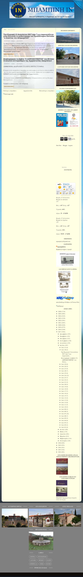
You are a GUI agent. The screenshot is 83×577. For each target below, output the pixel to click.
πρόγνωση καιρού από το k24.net (66, 195)
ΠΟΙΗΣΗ (41, 563)
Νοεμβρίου (63, 336)
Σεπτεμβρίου (64, 341)
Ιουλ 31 (64, 347)
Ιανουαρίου (63, 441)
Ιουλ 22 (64, 380)
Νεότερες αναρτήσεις (9, 91)
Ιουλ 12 (64, 402)
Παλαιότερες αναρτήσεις (47, 91)
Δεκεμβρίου (63, 334)
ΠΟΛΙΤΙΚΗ (48, 563)
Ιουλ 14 (64, 398)
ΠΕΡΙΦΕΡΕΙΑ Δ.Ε (33, 563)
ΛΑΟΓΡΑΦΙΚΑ (33, 560)
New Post (59, 145)
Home (5, 29)
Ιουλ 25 (64, 373)
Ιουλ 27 (64, 369)
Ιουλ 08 (64, 411)
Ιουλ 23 (64, 378)
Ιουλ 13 (64, 400)
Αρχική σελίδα (27, 91)
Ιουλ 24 (64, 375)
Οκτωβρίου (63, 338)
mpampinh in (61, 247)
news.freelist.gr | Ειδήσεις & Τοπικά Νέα (67, 302)
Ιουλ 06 (64, 416)
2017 (59, 332)
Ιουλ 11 (64, 405)
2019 (59, 327)
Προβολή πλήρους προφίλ (64, 249)
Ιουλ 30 (64, 350)
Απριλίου (63, 434)
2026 (59, 311)
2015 (59, 445)
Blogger (65, 145)
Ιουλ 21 (64, 382)
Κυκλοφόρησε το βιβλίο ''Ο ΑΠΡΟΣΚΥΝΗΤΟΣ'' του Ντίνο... (69, 360)
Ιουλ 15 (64, 396)
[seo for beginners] (8, 94)
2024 (59, 316)
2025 (59, 314)
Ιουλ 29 (64, 364)
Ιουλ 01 (64, 427)
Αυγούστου (63, 343)
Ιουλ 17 (64, 391)
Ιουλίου (62, 345)
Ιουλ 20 (64, 384)
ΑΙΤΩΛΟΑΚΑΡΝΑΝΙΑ (42, 556)
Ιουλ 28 (64, 366)
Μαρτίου (63, 436)
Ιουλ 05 (64, 418)
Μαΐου (62, 432)
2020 (59, 325)
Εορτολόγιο (64, 167)
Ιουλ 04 (64, 420)
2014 (59, 447)
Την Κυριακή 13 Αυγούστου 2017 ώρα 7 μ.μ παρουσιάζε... (69, 354)
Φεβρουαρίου (64, 438)
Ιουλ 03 (64, 423)
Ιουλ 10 (64, 407)
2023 (59, 318)
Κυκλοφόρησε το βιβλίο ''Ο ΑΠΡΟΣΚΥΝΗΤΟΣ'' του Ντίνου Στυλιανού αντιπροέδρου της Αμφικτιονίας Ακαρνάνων (28, 60)
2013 (59, 450)
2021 (59, 323)
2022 (59, 320)
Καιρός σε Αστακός (62, 199)
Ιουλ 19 (64, 387)
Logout (70, 145)
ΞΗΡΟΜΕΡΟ (41, 560)
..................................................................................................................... (19, 576)
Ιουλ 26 (64, 371)
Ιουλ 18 (64, 389)
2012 (59, 452)
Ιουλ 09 (64, 409)
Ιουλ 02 (64, 425)
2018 (59, 329)
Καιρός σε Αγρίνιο (61, 220)
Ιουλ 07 (64, 414)
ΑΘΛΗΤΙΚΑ (32, 556)
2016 (59, 443)
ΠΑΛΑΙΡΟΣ (48, 560)
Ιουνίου (62, 429)
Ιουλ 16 (64, 393)
